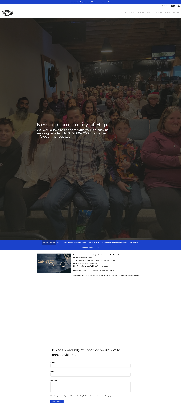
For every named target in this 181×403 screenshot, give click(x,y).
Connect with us (49, 242)
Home (123, 13)
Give (148, 13)
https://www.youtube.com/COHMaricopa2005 (100, 260)
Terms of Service (102, 396)
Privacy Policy (89, 396)
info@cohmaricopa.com (87, 263)
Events (141, 13)
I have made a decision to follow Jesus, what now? (81, 242)
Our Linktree (166, 6)
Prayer (176, 13)
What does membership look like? (114, 242)
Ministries (157, 13)
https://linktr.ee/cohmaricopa (96, 266)
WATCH (167, 13)
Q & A (59, 242)
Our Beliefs (134, 242)
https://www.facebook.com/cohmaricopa (113, 255)
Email (52, 371)
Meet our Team (87, 247)
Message (53, 380)
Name (52, 362)
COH (97, 247)
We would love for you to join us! (91, 2)
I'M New (132, 13)
